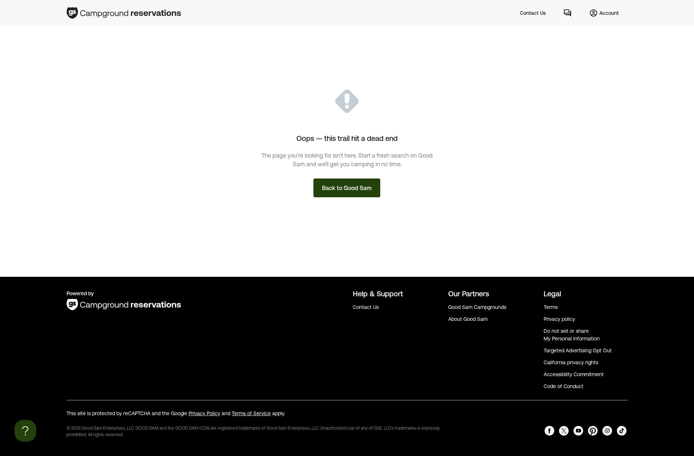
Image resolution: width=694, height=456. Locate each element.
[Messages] (567, 13)
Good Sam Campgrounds (477, 307)
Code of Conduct (563, 386)
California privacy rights (571, 362)
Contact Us (366, 307)
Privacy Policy (204, 413)
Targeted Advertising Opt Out (578, 350)
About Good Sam (468, 319)
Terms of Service (251, 413)
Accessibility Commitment (574, 374)
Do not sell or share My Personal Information (572, 334)
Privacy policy (559, 319)
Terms (551, 307)
